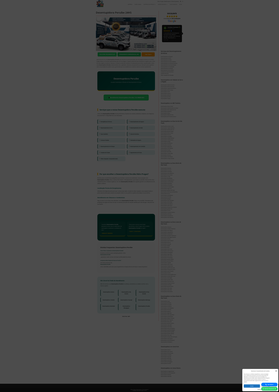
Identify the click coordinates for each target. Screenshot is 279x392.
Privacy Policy (260, 389)
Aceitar (252, 386)
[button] (276, 371)
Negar (268, 386)
